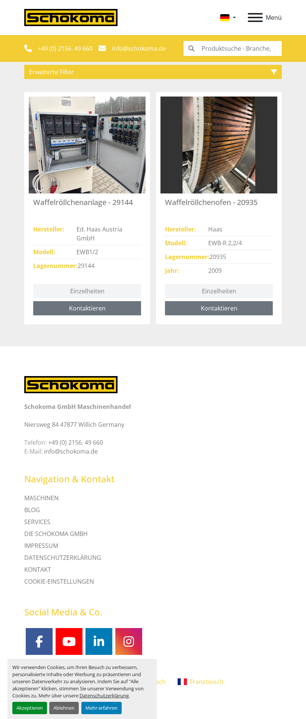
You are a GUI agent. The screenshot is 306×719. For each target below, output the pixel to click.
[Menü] (255, 17)
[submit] (191, 48)
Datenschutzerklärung (104, 695)
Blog (32, 510)
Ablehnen (64, 707)
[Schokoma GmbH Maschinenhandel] (71, 384)
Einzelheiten (87, 291)
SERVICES (37, 522)
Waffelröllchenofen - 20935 (211, 202)
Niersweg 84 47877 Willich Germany (74, 424)
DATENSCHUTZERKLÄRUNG (62, 558)
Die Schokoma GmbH (56, 534)
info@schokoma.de (139, 48)
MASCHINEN (41, 498)
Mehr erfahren (101, 707)
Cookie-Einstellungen (59, 581)
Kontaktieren (87, 308)
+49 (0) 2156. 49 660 (65, 48)
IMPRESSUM (41, 546)
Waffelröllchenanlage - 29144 (83, 202)
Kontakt (37, 569)
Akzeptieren (29, 707)
